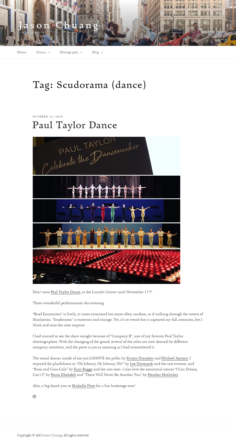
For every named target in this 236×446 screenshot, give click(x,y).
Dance (41, 52)
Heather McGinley (163, 374)
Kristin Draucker (140, 358)
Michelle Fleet (83, 385)
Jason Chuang (59, 25)
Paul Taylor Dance (75, 125)
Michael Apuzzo (175, 358)
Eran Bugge (83, 369)
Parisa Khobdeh (63, 374)
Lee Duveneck (141, 363)
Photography (69, 52)
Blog (95, 52)
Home (21, 52)
